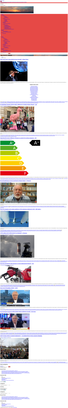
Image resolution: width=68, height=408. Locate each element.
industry (45, 261)
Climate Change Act (23, 102)
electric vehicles (55, 102)
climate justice (11, 362)
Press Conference (5, 31)
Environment (40, 101)
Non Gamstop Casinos (34, 92)
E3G (23, 135)
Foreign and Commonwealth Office (6, 378)
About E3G (4, 33)
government (45, 135)
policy (9, 136)
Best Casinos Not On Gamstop (34, 88)
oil (52, 261)
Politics (4, 18)
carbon (12, 102)
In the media (46, 101)
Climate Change (18, 101)
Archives (1, 388)
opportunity (54, 261)
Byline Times (4, 101)
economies (51, 102)
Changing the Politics (7, 19)
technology (64, 261)
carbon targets (15, 102)
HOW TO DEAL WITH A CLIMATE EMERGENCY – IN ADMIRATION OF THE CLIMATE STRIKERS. (21, 335)
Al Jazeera (4, 206)
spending (10, 231)
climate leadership (28, 102)
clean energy (7, 261)
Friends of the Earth (4, 404)
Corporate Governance (7, 23)
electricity (31, 362)
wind (21, 231)
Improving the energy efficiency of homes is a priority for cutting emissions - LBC (18, 138)
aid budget (9, 102)
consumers (21, 135)
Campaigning (6, 47)
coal (20, 101)
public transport (8, 286)
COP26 (39, 102)
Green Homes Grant (36, 285)
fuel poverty (41, 362)
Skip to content (2, 0)
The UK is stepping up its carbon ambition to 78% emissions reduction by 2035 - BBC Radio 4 (20, 209)
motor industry (62, 285)
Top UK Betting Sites (34, 100)
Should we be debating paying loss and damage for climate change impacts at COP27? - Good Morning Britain (16, 372)
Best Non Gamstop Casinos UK (34, 89)
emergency (59, 333)
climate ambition (17, 230)
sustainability (64, 362)
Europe (35, 260)
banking (3, 261)
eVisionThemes (15, 407)
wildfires (56, 334)
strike (61, 362)
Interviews (41, 178)
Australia (18, 333)
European (6, 20)
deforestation (48, 102)
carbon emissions (11, 230)
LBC (7, 136)
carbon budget (32, 333)
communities (18, 362)
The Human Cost (7, 25)
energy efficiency (35, 135)
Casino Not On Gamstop (34, 86)
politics (31, 334)
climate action (14, 135)
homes (15, 334)
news (51, 261)
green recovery (40, 261)
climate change (19, 102)
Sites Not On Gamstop (34, 98)
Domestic (6, 42)
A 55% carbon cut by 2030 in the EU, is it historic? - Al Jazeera (13, 233)
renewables (60, 101)
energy (3, 334)
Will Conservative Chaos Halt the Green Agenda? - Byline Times (14, 59)
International (6, 21)
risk (62, 261)
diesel (6, 285)
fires (8, 334)
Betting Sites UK (7, 27)
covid (45, 102)
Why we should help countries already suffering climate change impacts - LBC (11, 373)
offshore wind (3, 286)
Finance (44, 101)
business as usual (26, 333)
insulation (5, 136)
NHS (49, 362)
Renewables (12, 136)
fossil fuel (33, 261)
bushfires (22, 333)
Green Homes (48, 135)
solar (8, 231)
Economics (4, 44)
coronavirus (43, 102)
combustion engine (48, 333)
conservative (37, 102)
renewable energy (12, 286)
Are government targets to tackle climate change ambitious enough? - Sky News (18, 311)
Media (49, 101)
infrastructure (18, 334)
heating (43, 261)
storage (12, 231)
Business (4, 22)
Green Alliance (3, 379)
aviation (1, 230)
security (60, 362)
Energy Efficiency (28, 178)
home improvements (35, 179)
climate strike (15, 362)
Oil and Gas (6, 39)
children (2, 362)
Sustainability (66, 101)
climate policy (32, 102)
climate (14, 230)
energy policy (61, 102)
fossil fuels (35, 261)
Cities (18, 206)
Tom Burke (15, 136)
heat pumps (51, 135)
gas (37, 261)
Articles (3, 37)
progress (33, 334)
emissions (58, 102)
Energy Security (6, 17)
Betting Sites (34, 95)
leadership (53, 230)
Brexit (11, 102)
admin (11, 106)
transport (3, 207)
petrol (5, 286)
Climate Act (36, 333)
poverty (51, 362)
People (4, 24)
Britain (20, 333)
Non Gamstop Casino (7, 26)
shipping (6, 231)
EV (45, 230)
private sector (58, 230)
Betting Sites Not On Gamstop (34, 90)
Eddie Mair (9, 285)
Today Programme (15, 231)
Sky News (7, 333)
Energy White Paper (27, 285)
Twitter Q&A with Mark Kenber (7, 50)
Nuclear (5, 16)
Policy (55, 101)
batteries (3, 230)
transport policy (23, 286)
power (58, 261)
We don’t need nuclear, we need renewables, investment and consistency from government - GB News (15, 371)
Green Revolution (51, 285)
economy (24, 261)
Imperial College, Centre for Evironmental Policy (8, 380)
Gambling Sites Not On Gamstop (34, 94)
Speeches (3, 29)
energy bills (31, 135)
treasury (67, 362)
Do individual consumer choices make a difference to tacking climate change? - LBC (18, 104)
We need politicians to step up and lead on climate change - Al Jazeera (15, 180)
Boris (6, 230)
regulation (35, 334)
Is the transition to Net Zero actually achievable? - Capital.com (10, 370)
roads (4, 231)
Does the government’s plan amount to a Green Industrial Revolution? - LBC (17, 263)
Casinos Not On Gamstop (8, 28)
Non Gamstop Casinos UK (34, 93)
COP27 (41, 102)
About (2, 32)
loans (8, 136)
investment (50, 230)
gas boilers (42, 135)
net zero (50, 261)
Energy (4, 15)
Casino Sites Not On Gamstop (34, 87)
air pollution (15, 333)
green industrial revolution (42, 285)
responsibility (57, 362)
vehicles (53, 334)
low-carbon (26, 334)
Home (2, 14)
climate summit (17, 261)
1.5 (7, 102)
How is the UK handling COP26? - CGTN (9, 288)
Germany (10, 334)
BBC (5, 230)
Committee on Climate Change (27, 230)
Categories (1, 393)
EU (42, 101)
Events (2, 30)
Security (63, 101)
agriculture (63, 260)
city (3, 362)
